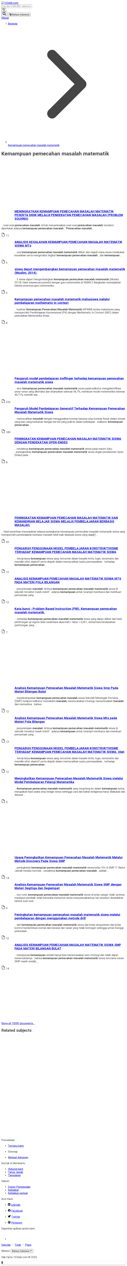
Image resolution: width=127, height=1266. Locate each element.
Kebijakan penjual (18, 1193)
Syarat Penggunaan (19, 1186)
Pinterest (16, 1222)
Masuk (5, 18)
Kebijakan (13, 1190)
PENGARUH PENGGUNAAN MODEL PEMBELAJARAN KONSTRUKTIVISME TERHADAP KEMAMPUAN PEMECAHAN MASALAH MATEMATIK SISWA (66, 550)
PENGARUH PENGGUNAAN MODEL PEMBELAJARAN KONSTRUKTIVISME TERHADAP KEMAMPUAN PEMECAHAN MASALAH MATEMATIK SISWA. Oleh (69, 750)
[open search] (4, 14)
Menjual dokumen (18, 1157)
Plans (28, 1244)
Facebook (17, 1210)
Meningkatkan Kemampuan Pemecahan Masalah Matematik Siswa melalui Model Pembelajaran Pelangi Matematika (69, 780)
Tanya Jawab (15, 1172)
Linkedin (15, 1204)
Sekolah (6, 1244)
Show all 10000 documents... (18, 1023)
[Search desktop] (3, 10)
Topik (18, 1244)
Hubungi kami (15, 1169)
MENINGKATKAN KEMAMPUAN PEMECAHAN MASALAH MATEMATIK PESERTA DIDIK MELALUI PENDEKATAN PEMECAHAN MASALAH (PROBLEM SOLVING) (69, 215)
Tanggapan (14, 1175)
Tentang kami (16, 1145)
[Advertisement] (63, 183)
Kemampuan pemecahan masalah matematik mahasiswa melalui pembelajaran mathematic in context (62, 301)
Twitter (15, 1216)
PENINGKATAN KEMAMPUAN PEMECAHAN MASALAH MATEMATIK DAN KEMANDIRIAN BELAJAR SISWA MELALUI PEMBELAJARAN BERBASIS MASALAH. (66, 521)
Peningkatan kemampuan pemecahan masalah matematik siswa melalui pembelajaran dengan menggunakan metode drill (67, 916)
